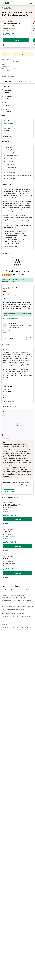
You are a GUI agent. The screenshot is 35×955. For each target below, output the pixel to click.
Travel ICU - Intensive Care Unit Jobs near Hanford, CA (17, 628)
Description (28, 81)
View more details (8, 401)
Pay (14, 81)
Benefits (20, 81)
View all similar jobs (7, 582)
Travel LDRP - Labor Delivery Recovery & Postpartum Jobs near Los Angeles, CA (14, 596)
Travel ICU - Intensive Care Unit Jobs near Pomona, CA (17, 617)
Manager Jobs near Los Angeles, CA (12, 613)
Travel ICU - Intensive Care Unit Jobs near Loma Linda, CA (16, 623)
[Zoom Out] (3, 414)
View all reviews (6, 344)
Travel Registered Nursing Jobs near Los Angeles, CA (16, 602)
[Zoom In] (3, 411)
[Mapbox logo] (6, 438)
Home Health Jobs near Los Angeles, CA (13, 610)
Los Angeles (7, 8)
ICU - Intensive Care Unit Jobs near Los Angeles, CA (17, 606)
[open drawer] (31, 2)
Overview (8, 81)
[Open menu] (2, 81)
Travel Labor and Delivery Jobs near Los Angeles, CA (16, 591)
